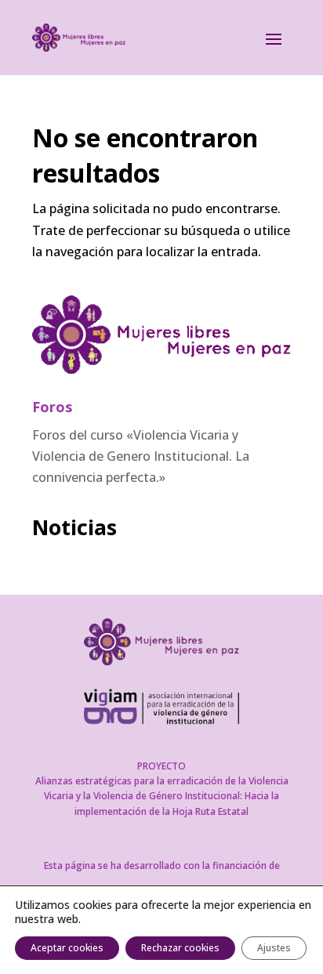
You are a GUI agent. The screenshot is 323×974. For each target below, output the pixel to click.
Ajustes (274, 947)
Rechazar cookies (180, 947)
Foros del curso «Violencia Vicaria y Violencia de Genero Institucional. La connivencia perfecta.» (140, 456)
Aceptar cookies (67, 947)
